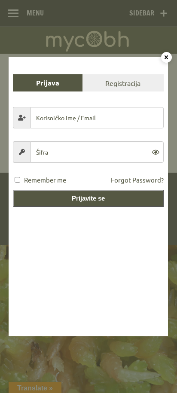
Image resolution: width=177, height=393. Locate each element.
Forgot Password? (137, 180)
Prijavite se (88, 198)
